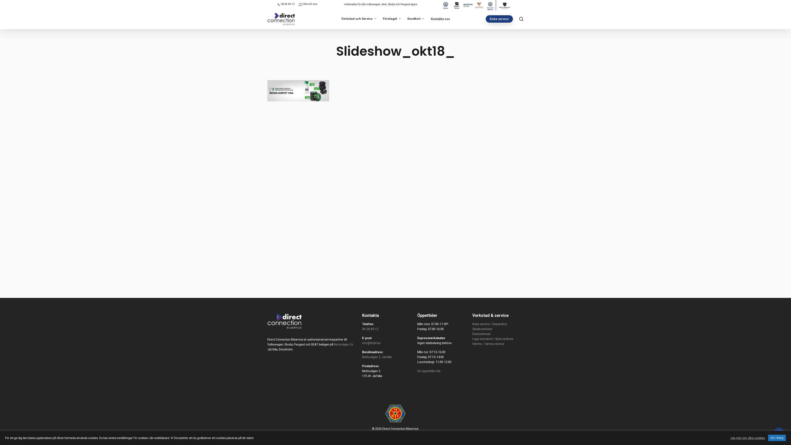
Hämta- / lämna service (488, 344)
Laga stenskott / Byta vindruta (492, 339)
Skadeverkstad (482, 329)
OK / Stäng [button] (777, 437)
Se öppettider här (429, 371)
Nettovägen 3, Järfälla (377, 357)
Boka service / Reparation (489, 324)
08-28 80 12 (288, 4)
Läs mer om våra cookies (748, 438)
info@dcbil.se (371, 343)
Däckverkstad (481, 334)
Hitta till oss (310, 4)
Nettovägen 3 (342, 344)
